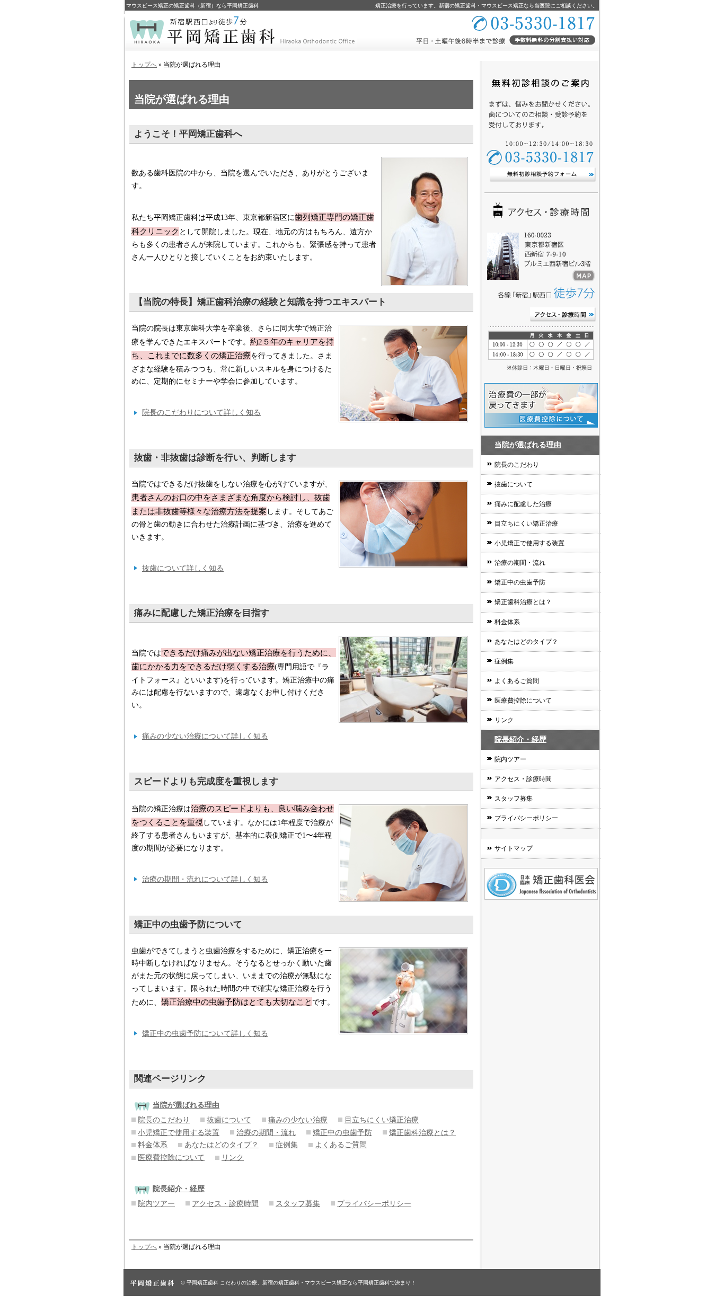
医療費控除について (171, 1158)
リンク (233, 1158)
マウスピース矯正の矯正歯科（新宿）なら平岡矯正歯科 (192, 5)
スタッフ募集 (298, 1204)
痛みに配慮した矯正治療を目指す (201, 613)
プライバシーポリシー (374, 1204)
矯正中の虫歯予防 (342, 1133)
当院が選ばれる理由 (528, 445)
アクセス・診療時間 (225, 1204)
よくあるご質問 (341, 1145)
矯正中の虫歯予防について (188, 924)
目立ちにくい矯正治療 (382, 1120)
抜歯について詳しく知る (183, 568)
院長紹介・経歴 (520, 739)
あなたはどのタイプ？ (221, 1145)
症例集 (287, 1145)
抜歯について (229, 1120)
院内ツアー (156, 1204)
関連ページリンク (170, 1079)
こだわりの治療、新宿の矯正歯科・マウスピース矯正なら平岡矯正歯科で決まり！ (318, 1283)
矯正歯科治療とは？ (422, 1133)
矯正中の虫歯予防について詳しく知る (205, 1034)
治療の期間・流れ (266, 1133)
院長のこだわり (164, 1120)
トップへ (144, 64)
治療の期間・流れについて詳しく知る (205, 879)
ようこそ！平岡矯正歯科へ (188, 134)
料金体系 (152, 1145)
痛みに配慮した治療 (523, 504)
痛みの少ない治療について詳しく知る (205, 736)
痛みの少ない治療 (298, 1120)
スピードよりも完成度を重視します (206, 781)
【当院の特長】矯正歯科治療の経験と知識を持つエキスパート (260, 302)
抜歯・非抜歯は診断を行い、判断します (215, 458)
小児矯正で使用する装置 (178, 1133)
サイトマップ (514, 848)
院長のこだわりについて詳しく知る (201, 412)
